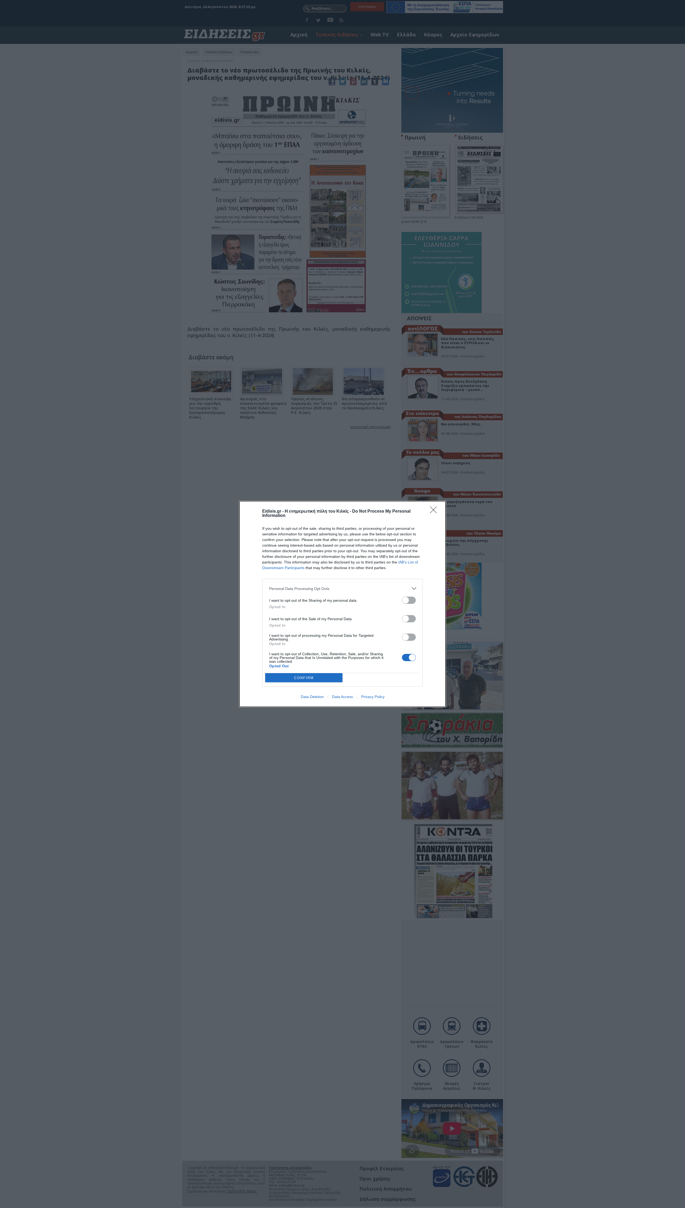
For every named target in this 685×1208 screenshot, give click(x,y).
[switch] (409, 600)
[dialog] (342, 604)
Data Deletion (312, 697)
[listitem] (342, 588)
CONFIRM (304, 678)
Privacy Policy (373, 697)
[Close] (435, 511)
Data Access (342, 697)
